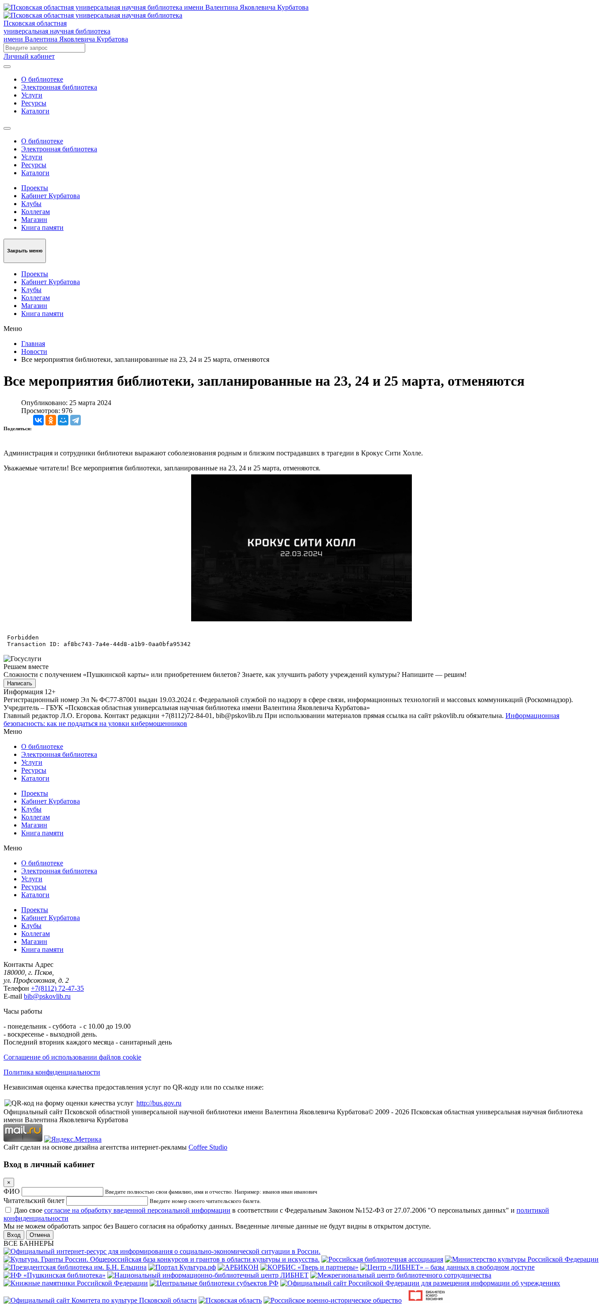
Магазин (34, 219)
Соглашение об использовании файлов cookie (72, 1057)
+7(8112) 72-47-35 (57, 988)
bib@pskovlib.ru (47, 996)
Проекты (34, 188)
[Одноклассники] (50, 420)
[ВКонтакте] (38, 420)
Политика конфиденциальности (52, 1072)
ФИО (12, 1191)
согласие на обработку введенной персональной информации (137, 1210)
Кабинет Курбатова (50, 195)
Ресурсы (33, 103)
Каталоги (35, 111)
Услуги (31, 95)
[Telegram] (75, 420)
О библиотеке (42, 79)
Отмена (40, 1235)
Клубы (31, 203)
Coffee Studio (207, 1147)
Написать (19, 683)
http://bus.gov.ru (158, 1103)
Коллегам (35, 211)
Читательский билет (34, 1200)
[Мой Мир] (63, 420)
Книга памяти (42, 227)
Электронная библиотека (59, 87)
